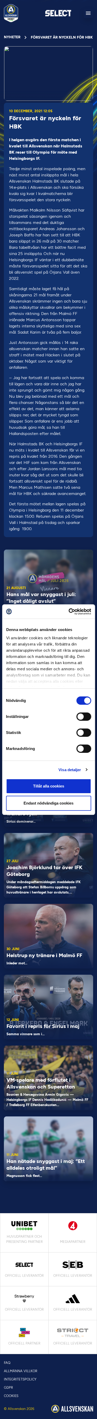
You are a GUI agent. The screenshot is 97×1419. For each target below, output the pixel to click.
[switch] (83, 716)
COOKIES (11, 1396)
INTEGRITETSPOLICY (20, 1379)
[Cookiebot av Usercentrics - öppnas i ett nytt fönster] (69, 611)
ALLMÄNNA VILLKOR (20, 1371)
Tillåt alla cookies (48, 786)
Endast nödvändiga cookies (48, 803)
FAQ (7, 1363)
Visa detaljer (69, 770)
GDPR (8, 1388)
